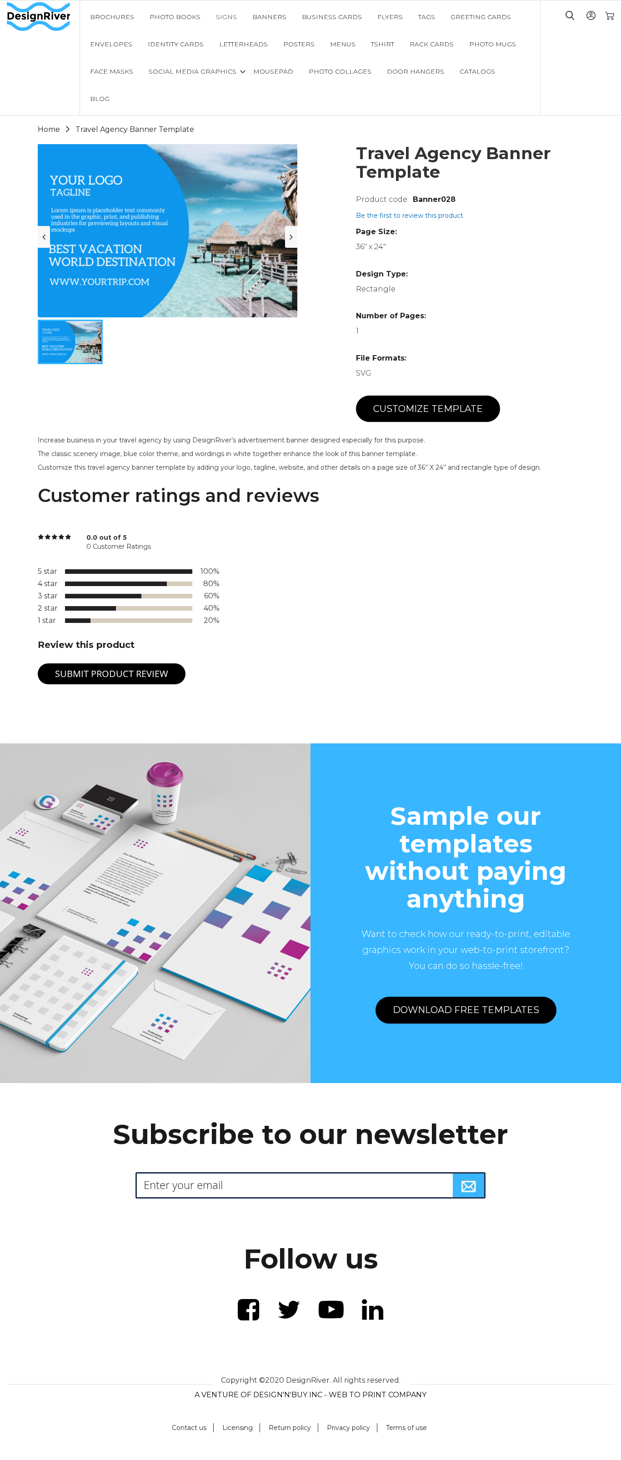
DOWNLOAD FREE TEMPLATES (466, 1009)
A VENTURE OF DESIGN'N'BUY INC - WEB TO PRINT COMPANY (310, 1394)
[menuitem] (112, 16)
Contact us (189, 1428)
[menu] (310, 57)
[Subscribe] (469, 1185)
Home (49, 129)
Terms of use (406, 1428)
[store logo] (43, 16)
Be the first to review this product (409, 215)
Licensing (237, 1428)
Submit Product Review (111, 673)
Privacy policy (348, 1428)
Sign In (591, 15)
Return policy (290, 1428)
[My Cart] (609, 15)
